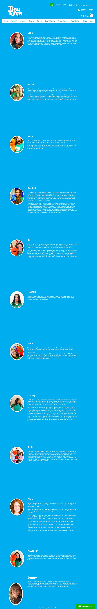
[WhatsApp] (52, 5)
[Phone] (78, 10)
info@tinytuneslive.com (82, 5)
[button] (14, 21)
